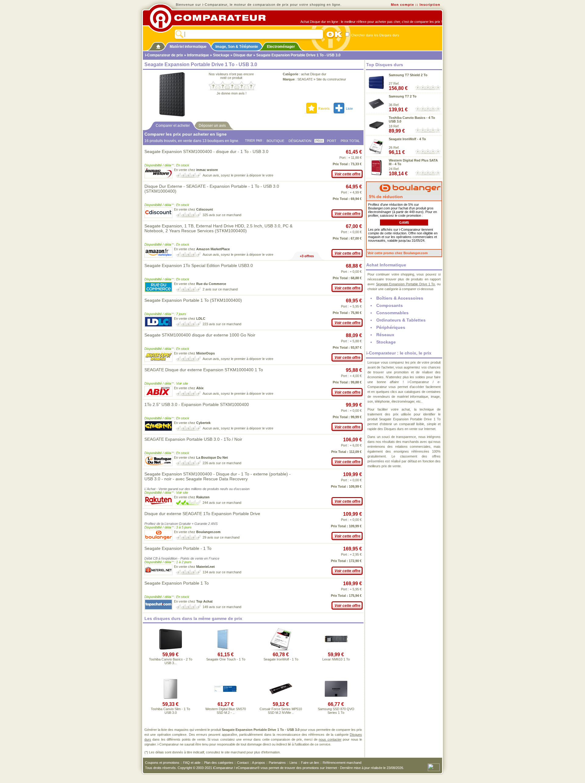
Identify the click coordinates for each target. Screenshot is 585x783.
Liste (349, 108)
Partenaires (277, 762)
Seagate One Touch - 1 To (225, 659)
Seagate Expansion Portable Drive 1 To (405, 284)
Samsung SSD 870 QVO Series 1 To (336, 710)
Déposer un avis (212, 125)
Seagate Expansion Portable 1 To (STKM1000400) (193, 300)
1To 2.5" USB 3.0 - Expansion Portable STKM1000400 (196, 404)
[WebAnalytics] (434, 767)
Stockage (221, 55)
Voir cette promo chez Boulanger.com (397, 253)
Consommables (392, 312)
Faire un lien (310, 762)
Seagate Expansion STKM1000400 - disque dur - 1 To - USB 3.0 (206, 151)
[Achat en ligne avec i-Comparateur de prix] (211, 18)
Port (331, 141)
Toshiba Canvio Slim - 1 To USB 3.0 (170, 710)
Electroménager (281, 46)
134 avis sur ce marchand (222, 572)
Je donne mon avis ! (231, 93)
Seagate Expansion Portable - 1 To (177, 548)
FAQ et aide (191, 762)
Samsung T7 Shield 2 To (408, 75)
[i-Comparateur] (158, 45)
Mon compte (402, 4)
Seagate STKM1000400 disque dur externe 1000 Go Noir (199, 335)
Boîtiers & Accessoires (399, 298)
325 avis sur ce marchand (222, 215)
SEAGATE (305, 79)
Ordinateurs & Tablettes (401, 320)
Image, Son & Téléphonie (236, 46)
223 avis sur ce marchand (222, 324)
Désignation (300, 141)
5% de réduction (385, 196)
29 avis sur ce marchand (221, 537)
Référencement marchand (342, 762)
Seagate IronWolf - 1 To (281, 659)
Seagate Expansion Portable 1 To (176, 583)
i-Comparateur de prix (164, 55)
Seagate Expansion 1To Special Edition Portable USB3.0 (198, 265)
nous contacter (330, 739)
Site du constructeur (331, 79)
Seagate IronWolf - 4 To (407, 139)
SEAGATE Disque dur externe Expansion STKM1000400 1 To (203, 369)
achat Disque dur (313, 74)
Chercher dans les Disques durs (374, 35)
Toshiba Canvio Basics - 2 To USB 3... (170, 661)
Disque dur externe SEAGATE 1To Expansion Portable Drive (202, 513)
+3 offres (307, 256)
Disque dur (242, 55)
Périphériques (390, 327)
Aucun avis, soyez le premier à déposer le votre (238, 175)
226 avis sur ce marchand (222, 463)
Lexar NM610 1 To (336, 659)
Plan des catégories (218, 762)
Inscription (430, 4)
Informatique (198, 55)
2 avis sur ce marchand (220, 289)
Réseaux (385, 334)
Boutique (275, 141)
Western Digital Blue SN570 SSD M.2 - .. (225, 710)
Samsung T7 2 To (403, 96)
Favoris (324, 108)
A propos (258, 762)
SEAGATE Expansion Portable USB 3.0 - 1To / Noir (193, 439)
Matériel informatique (188, 46)
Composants (389, 305)
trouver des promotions (302, 768)
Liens (293, 762)
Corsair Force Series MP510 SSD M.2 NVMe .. (281, 710)
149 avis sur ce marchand (222, 607)
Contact (243, 762)
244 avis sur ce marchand (222, 502)
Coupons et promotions (162, 762)
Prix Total (350, 141)
